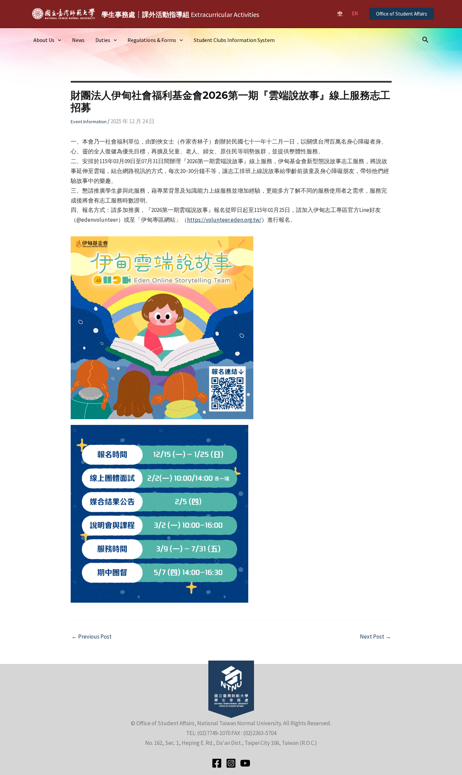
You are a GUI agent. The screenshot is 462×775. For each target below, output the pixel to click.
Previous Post (91, 637)
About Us (43, 40)
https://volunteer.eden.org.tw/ (224, 219)
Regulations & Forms (152, 40)
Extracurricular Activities (180, 14)
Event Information (89, 122)
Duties (102, 40)
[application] (57, 40)
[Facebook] (217, 763)
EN (355, 13)
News (78, 40)
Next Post (375, 637)
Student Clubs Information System (234, 40)
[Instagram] (231, 763)
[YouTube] (245, 763)
